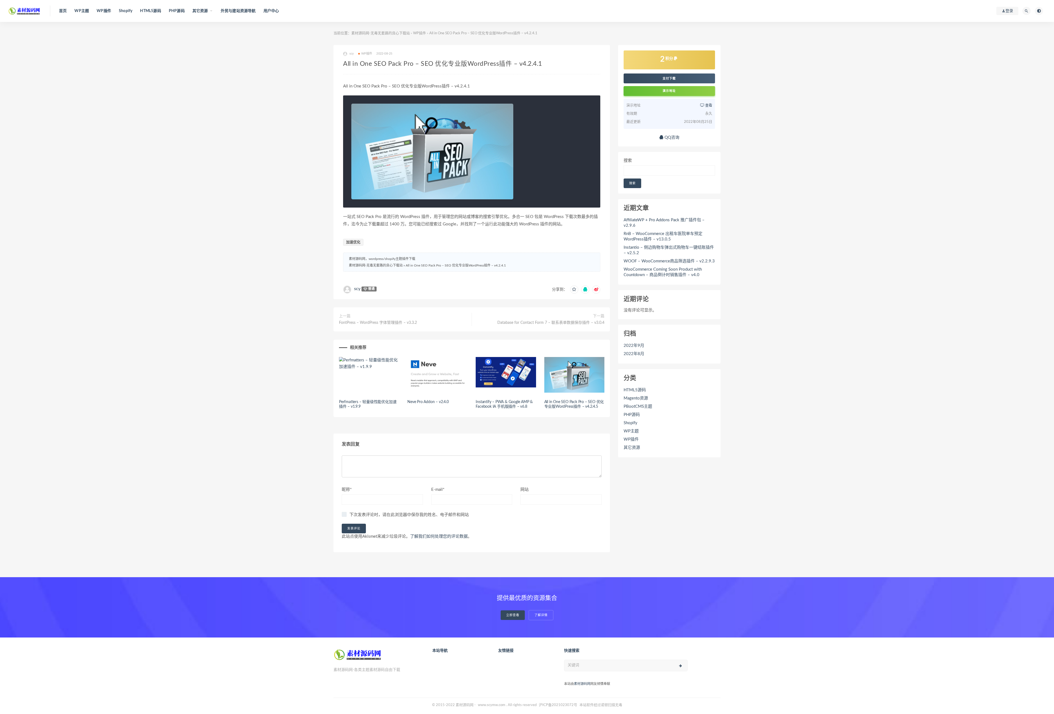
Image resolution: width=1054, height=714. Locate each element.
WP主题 (81, 11)
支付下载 (669, 78)
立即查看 (512, 615)
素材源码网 (582, 683)
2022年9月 (634, 346)
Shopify (125, 11)
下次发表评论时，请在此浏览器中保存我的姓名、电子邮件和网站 (409, 515)
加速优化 (353, 242)
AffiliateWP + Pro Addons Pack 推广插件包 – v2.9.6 (664, 223)
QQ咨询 (671, 137)
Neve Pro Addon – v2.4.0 (427, 402)
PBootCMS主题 (638, 406)
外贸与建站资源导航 (238, 11)
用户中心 (271, 11)
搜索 (628, 160)
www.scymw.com (491, 705)
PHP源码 (177, 11)
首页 (63, 11)
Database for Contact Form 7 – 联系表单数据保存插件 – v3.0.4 (550, 323)
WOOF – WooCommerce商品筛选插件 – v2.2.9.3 (669, 261)
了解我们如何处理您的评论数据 (439, 536)
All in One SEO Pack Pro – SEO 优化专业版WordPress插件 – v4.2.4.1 (456, 265)
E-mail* (437, 490)
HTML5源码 (150, 11)
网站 (524, 490)
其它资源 (632, 448)
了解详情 (541, 615)
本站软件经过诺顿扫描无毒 (600, 705)
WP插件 (104, 11)
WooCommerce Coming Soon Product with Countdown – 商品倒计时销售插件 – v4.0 (663, 272)
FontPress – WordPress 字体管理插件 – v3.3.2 (378, 323)
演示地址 (669, 90)
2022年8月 (634, 354)
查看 (708, 105)
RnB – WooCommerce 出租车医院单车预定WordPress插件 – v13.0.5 (663, 236)
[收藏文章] (574, 289)
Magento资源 (636, 398)
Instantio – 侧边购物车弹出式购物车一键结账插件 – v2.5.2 (669, 250)
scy (357, 289)
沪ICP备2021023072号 (558, 705)
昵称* (347, 490)
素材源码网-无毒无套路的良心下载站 (380, 33)
